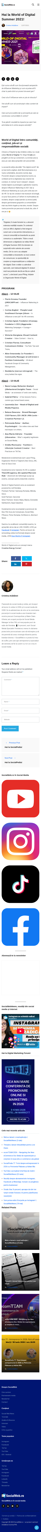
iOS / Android (6, 1455)
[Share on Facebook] (3, 79)
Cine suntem (6, 1392)
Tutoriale (5, 1417)
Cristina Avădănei (10, 596)
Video (4, 1427)
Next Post (8, 758)
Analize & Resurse (8, 1420)
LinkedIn (5, 1479)
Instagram (15, 530)
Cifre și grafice (7, 1430)
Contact (5, 1402)
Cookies (5, 1519)
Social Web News (8, 1414)
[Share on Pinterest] (17, 79)
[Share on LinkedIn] (12, 79)
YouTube (5, 1451)
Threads (5, 1482)
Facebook (5, 530)
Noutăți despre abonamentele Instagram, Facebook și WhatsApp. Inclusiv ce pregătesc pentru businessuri (21, 1182)
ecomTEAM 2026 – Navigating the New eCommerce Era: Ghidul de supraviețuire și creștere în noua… (20, 1322)
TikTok (4, 1448)
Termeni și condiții (8, 1516)
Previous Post (14, 743)
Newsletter (6, 1399)
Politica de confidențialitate (26, 1516)
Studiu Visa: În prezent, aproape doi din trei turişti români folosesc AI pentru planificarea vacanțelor (21, 1192)
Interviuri (5, 1423)
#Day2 (5, 381)
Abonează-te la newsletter (14, 956)
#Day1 (5, 294)
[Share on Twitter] (8, 79)
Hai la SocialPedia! (13, 747)
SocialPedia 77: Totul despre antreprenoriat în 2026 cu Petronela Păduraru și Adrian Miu (18, 1362)
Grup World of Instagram (20, 536)
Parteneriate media (8, 1396)
